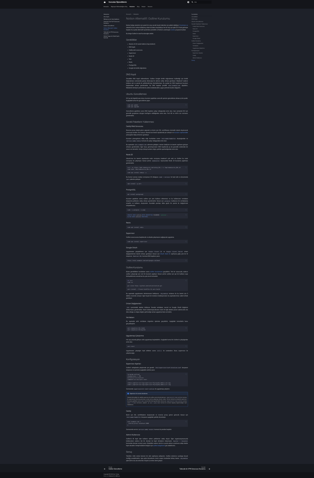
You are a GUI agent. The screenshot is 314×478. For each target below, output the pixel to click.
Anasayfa (106, 6)
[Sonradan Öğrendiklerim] (104, 2)
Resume (150, 6)
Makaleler (132, 6)
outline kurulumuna (156, 271)
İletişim (144, 6)
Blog (138, 6)
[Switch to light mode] (188, 2)
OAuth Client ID (165, 254)
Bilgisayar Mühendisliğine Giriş (119, 6)
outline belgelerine (159, 445)
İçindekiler (195, 14)
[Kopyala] (186, 105)
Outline (173, 30)
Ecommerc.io (183, 25)
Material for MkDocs (114, 476)
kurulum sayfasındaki (181, 132)
